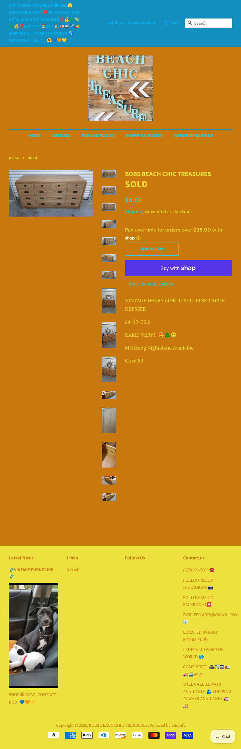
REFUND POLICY (98, 135)
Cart (174, 23)
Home (14, 158)
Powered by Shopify (167, 725)
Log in (113, 23)
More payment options (151, 283)
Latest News (21, 558)
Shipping (134, 211)
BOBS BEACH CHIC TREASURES (118, 725)
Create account (141, 23)
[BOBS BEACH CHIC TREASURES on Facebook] (128, 571)
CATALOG (61, 135)
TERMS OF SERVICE (193, 135)
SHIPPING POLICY (144, 135)
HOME (34, 135)
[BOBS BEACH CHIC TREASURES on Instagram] (139, 571)
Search (73, 570)
